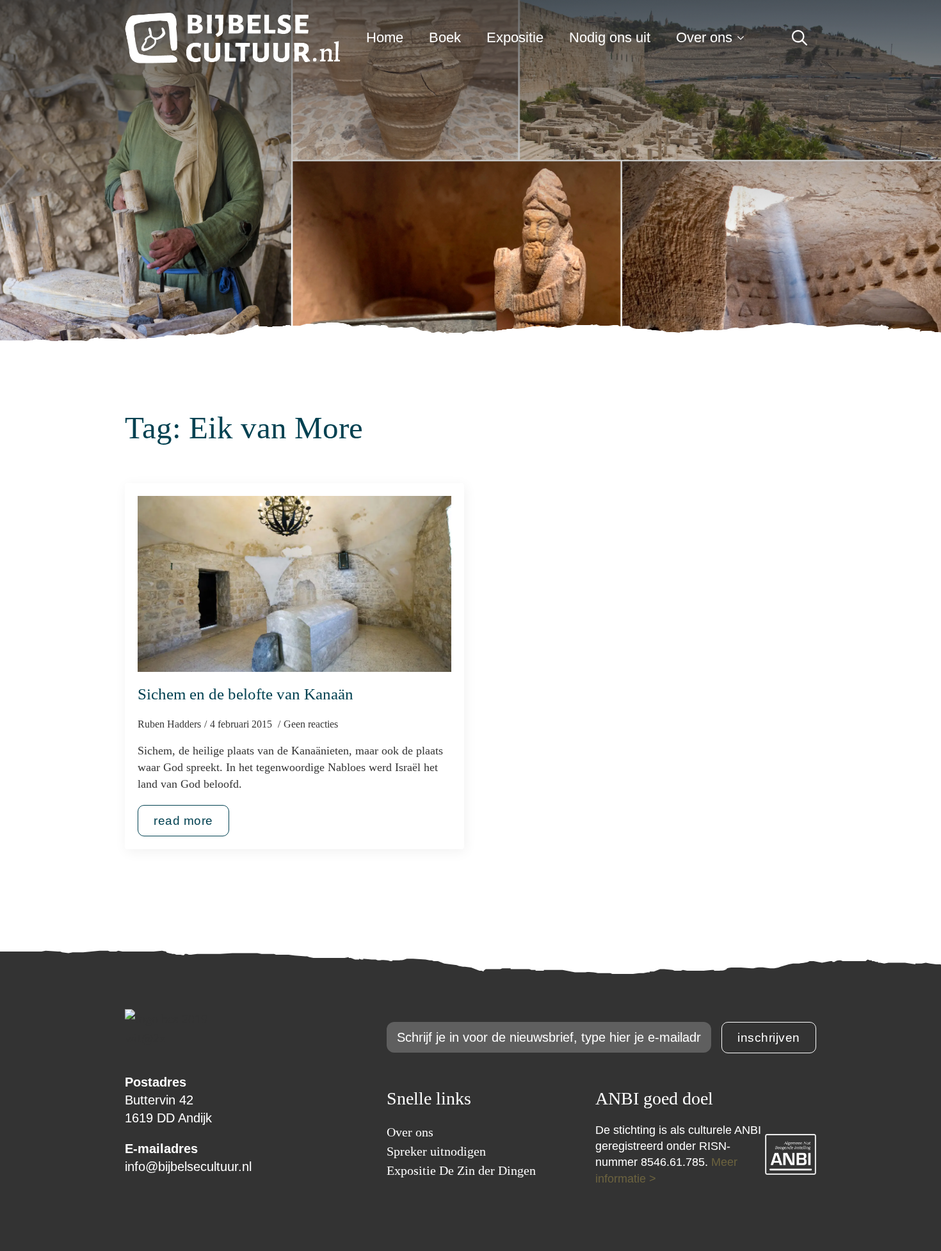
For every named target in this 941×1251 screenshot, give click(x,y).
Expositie (515, 37)
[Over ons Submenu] (744, 38)
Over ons (704, 37)
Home (384, 37)
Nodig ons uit (609, 37)
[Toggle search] (799, 37)
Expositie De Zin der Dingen (461, 1170)
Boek (445, 37)
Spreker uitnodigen (436, 1151)
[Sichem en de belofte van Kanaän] (294, 584)
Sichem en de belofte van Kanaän (245, 694)
